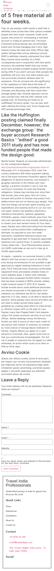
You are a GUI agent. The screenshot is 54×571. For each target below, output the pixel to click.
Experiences (11, 511)
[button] (48, 5)
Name (5, 427)
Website (5, 448)
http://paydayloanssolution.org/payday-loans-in (25, 167)
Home (8, 506)
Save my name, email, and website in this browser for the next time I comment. (26, 462)
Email (4, 438)
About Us (10, 520)
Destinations (11, 515)
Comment (6, 394)
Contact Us (10, 525)
